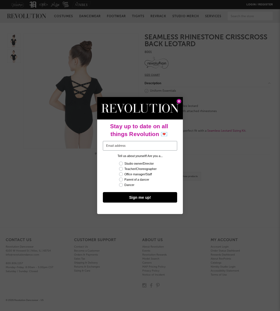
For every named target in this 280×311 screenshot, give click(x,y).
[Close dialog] (179, 101)
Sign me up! (140, 197)
